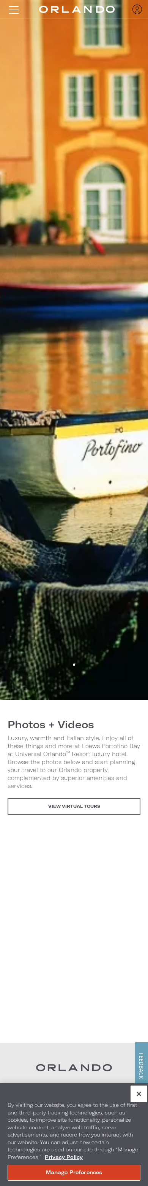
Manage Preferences (74, 1172)
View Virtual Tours (74, 806)
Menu (13, 9)
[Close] (139, 1094)
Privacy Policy (64, 1157)
